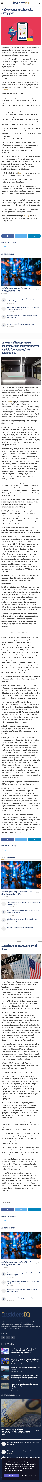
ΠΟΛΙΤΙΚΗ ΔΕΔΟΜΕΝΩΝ (29, 1475)
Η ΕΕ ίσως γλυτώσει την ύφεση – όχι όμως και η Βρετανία (21, 1451)
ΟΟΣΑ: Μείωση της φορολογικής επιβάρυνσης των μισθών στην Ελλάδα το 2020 (15, 1431)
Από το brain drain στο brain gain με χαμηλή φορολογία (20, 324)
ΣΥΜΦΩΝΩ (11, 1475)
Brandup (6, 90)
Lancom (9, 402)
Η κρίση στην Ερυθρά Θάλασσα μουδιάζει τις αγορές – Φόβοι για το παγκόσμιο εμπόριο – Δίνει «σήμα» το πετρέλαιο (25, 1386)
